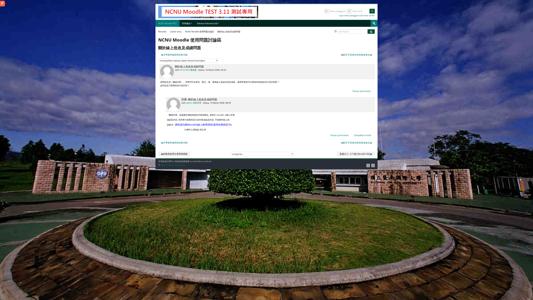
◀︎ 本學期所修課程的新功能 (174, 54)
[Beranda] (208, 11)
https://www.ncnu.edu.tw (173, 165)
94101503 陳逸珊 (188, 69)
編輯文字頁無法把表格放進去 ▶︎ (356, 54)
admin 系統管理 (193, 102)
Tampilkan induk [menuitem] (362, 135)
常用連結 (186, 23)
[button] (336, 31)
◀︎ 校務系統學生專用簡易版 (174, 153)
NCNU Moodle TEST (167, 23)
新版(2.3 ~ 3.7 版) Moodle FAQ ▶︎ (356, 153)
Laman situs (175, 31)
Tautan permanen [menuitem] (361, 91)
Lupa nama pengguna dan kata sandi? (357, 15)
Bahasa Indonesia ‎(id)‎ (207, 23)
